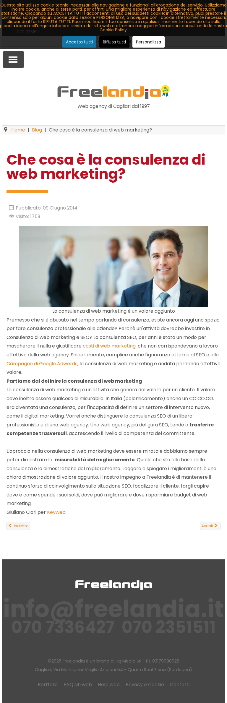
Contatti (179, 684)
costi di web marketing (109, 345)
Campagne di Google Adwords (42, 363)
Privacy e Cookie (145, 684)
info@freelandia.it (113, 608)
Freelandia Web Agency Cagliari (113, 92)
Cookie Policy (113, 30)
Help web (109, 684)
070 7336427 (62, 627)
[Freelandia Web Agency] (113, 584)
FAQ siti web (78, 684)
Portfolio (48, 684)
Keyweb (56, 512)
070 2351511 (168, 627)
